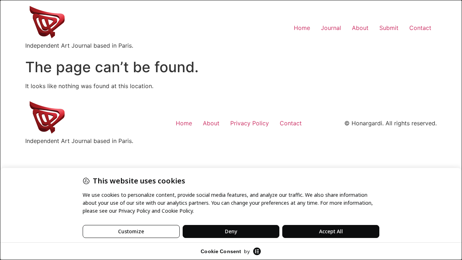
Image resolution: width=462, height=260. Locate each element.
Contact (420, 27)
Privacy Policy (249, 123)
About (360, 27)
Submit (388, 27)
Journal (331, 27)
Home (302, 27)
